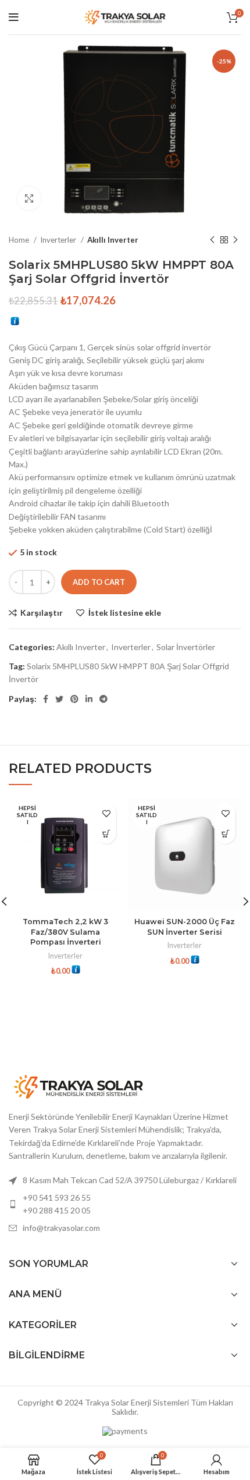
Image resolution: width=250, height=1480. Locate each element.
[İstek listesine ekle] (106, 813)
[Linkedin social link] (89, 699)
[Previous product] (212, 240)
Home (20, 239)
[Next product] (235, 240)
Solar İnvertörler (185, 647)
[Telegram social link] (103, 699)
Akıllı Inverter (112, 239)
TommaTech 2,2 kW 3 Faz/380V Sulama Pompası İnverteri (65, 931)
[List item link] (125, 1204)
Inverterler (59, 239)
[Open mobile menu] (13, 17)
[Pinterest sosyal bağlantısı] (74, 699)
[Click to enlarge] (29, 198)
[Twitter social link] (59, 699)
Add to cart (99, 582)
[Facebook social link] (46, 699)
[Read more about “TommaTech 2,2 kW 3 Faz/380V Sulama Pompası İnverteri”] (106, 834)
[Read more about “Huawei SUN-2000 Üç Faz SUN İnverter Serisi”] (225, 834)
